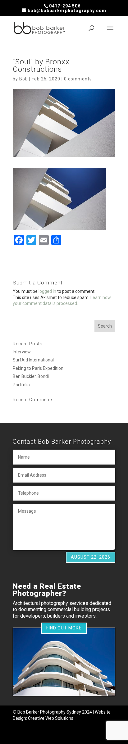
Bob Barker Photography (41, 712)
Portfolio (21, 384)
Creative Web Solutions (50, 718)
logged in (47, 291)
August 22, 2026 (90, 557)
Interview (22, 351)
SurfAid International (33, 359)
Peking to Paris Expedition (38, 368)
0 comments (78, 78)
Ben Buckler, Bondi (31, 376)
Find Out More (64, 627)
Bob (23, 78)
